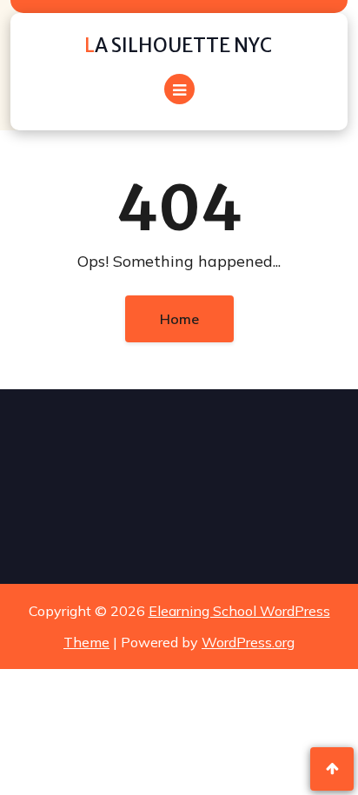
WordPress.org (248, 642)
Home (179, 319)
